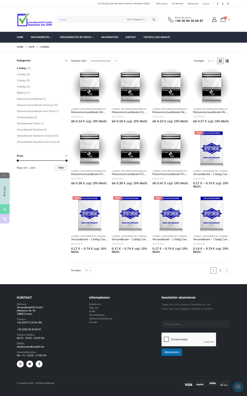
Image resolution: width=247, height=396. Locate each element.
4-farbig (21, 86)
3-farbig (21, 80)
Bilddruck (22, 92)
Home (20, 37)
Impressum (95, 304)
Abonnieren (171, 352)
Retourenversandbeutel (29, 98)
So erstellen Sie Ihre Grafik (115, 4)
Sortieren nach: (79, 60)
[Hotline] (5, 218)
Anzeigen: (199, 60)
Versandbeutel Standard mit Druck (221, 171)
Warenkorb (193, 4)
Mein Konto (162, 4)
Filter (61, 168)
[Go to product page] (89, 86)
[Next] (227, 270)
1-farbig (75, 109)
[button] (220, 61)
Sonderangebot (25, 117)
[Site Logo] (35, 19)
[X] (222, 3)
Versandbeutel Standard (30, 129)
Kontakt (131, 37)
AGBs (92, 311)
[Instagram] (227, 3)
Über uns (94, 307)
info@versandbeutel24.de (30, 346)
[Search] (154, 19)
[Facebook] (217, 3)
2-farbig (21, 74)
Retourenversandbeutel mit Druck (98, 109)
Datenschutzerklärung (100, 318)
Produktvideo (141, 4)
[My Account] (214, 19)
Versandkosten (97, 315)
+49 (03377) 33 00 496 (29, 322)
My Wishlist (177, 4)
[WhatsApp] (5, 209)
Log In (206, 4)
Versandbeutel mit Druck (75, 37)
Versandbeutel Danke (28, 123)
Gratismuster (109, 37)
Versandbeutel (40, 37)
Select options (102, 73)
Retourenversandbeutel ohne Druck (36, 111)
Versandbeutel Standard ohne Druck (36, 141)
